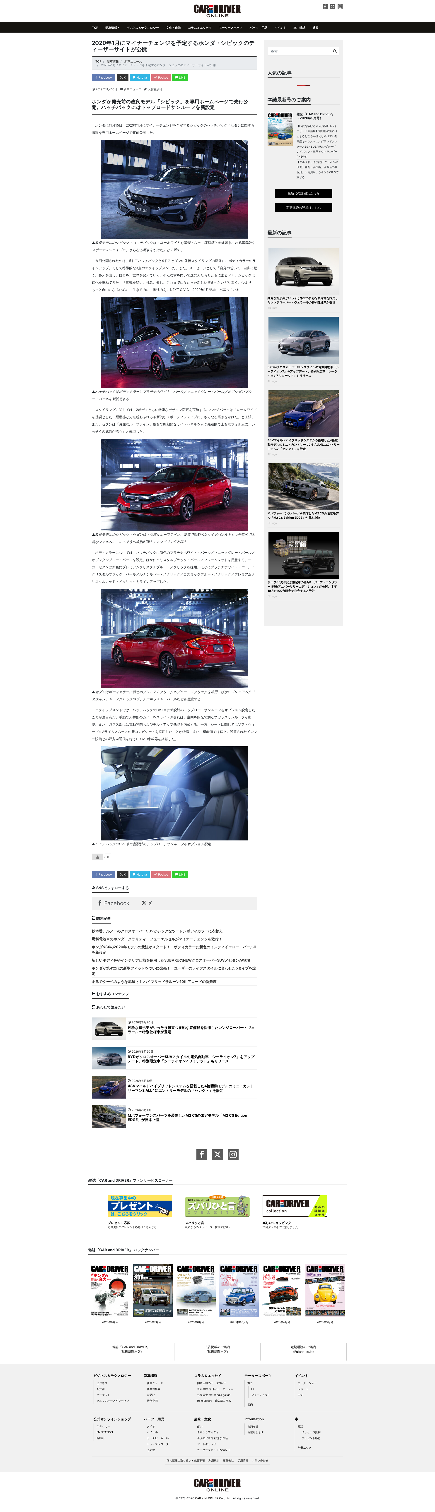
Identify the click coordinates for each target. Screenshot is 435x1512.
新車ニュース (132, 89)
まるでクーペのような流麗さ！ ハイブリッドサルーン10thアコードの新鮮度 (154, 981)
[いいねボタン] (97, 857)
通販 (316, 27)
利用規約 (213, 1460)
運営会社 (228, 1460)
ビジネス (102, 1383)
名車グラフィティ (208, 1432)
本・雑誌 (299, 27)
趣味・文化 (202, 1419)
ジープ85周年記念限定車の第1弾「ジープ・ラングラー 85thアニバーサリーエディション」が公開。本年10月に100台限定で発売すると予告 (303, 586)
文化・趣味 (173, 27)
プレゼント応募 (311, 1438)
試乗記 (151, 1395)
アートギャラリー (208, 1444)
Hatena (141, 77)
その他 (151, 1450)
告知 (300, 1395)
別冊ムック (304, 1447)
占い (200, 1426)
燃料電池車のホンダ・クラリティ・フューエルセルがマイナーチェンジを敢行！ (157, 939)
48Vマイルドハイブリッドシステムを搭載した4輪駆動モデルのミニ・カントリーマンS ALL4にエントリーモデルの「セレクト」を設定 (304, 444)
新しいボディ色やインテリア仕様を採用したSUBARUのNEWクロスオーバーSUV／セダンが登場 (171, 960)
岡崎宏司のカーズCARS (211, 1383)
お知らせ (252, 1426)
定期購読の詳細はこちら (303, 207)
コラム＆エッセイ (200, 27)
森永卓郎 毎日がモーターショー (216, 1389)
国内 (250, 1404)
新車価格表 (153, 1389)
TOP (95, 27)
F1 (252, 1389)
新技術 (101, 1389)
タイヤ (151, 1426)
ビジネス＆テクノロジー (142, 27)
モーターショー (307, 1383)
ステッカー (103, 1426)
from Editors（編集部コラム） (215, 1400)
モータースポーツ (230, 27)
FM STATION (105, 1432)
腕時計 (101, 1438)
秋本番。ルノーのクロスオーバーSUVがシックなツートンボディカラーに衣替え (157, 931)
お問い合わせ (260, 1460)
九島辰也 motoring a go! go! (214, 1395)
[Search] (334, 51)
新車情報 (111, 27)
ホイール (152, 1432)
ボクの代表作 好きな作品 (212, 1438)
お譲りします (255, 1432)
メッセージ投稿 (311, 1432)
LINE (181, 77)
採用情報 (242, 1460)
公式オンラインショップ (112, 1419)
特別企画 (152, 1400)
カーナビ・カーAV (158, 1438)
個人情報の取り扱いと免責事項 (186, 1460)
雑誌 (300, 1426)
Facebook (105, 77)
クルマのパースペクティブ (113, 1400)
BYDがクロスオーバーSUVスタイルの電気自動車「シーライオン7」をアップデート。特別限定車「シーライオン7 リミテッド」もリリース (303, 371)
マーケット (103, 1395)
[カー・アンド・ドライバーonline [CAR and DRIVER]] (217, 10)
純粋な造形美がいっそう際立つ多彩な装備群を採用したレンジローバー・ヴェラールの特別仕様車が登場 (303, 300)
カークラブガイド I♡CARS (213, 1450)
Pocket (162, 77)
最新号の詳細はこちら (303, 193)
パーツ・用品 (258, 27)
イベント (280, 27)
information (254, 1419)
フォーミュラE (260, 1395)
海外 (250, 1383)
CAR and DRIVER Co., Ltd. (213, 1498)
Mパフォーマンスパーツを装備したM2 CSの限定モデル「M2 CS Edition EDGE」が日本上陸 (303, 515)
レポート (303, 1389)
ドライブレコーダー (159, 1444)
